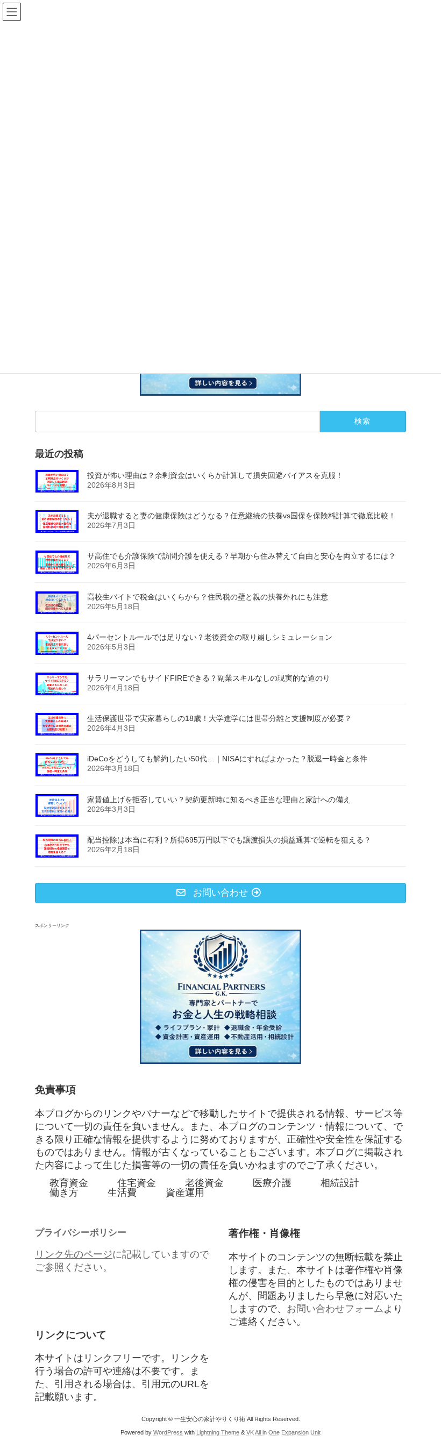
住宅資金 (136, 1182)
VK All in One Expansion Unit (283, 1432)
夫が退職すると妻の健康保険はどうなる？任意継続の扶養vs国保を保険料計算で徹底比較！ (241, 515)
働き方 (64, 1192)
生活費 (122, 1192)
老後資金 (204, 1182)
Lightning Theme (217, 1432)
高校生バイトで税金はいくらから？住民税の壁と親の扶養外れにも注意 (207, 597)
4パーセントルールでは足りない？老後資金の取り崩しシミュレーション (209, 637)
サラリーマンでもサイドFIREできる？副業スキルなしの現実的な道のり (208, 677)
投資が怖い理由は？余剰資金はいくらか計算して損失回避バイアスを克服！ (215, 474)
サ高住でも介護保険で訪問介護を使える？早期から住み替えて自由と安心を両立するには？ (241, 556)
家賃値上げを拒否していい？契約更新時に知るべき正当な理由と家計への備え (219, 799)
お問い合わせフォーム (335, 1308)
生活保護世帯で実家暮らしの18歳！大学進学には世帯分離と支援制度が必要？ (219, 718)
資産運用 (185, 1192)
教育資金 (68, 1182)
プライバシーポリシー (80, 1232)
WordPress (168, 1432)
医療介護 (272, 1182)
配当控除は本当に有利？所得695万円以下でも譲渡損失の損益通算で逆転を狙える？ (229, 840)
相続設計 (340, 1182)
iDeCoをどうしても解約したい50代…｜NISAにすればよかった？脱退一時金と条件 (227, 758)
